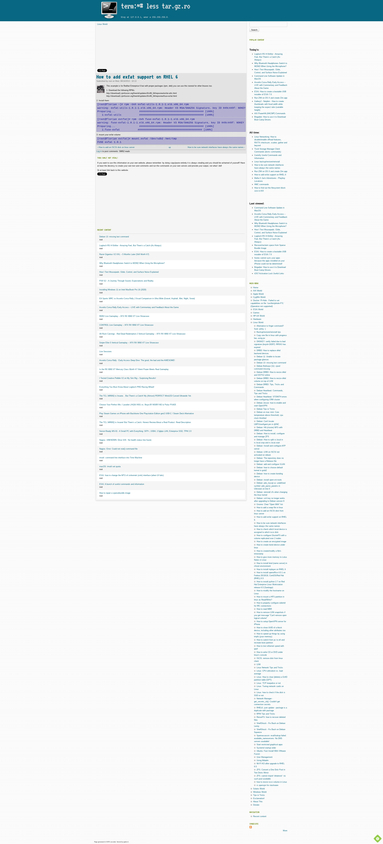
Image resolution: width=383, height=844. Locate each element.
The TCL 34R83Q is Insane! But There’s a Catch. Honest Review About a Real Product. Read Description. (145, 422)
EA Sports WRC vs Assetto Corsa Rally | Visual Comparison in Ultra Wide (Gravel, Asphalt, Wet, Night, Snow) (147, 298)
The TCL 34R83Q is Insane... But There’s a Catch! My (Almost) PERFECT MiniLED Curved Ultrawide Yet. (145, 396)
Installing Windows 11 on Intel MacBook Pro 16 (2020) (122, 290)
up (170, 147)
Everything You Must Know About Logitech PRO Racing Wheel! (126, 387)
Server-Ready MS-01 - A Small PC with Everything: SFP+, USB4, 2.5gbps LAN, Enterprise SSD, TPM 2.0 (145, 431)
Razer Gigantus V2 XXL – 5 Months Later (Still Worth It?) (124, 254)
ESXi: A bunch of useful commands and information (121, 484)
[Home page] (109, 19)
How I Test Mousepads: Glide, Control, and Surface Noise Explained (129, 272)
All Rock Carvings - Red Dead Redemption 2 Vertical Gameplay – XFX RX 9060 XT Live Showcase (142, 334)
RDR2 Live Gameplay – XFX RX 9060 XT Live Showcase (124, 316)
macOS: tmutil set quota (110, 466)
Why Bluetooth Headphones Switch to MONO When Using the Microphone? (132, 263)
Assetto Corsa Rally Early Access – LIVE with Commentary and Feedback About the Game (139, 307)
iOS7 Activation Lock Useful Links (269, 273)
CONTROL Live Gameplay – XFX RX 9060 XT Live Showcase (126, 325)
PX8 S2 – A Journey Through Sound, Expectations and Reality (126, 281)
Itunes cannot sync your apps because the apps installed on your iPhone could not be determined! (269, 261)
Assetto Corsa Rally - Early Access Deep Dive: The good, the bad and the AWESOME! (137, 360)
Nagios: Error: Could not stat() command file (118, 449)
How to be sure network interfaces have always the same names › (216, 147)
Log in (99, 151)
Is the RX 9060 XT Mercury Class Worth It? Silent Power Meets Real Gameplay (134, 369)
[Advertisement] (171, 48)
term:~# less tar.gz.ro (155, 5)
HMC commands (261, 184)
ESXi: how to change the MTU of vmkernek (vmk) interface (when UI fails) (131, 475)
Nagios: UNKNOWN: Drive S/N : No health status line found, (125, 440)
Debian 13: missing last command (114, 237)
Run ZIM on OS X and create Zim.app (270, 98)
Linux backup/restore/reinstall (267, 162)
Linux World (102, 24)
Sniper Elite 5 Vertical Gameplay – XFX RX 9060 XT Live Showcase (129, 343)
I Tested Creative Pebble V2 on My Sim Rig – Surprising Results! (127, 378)
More (285, 830)
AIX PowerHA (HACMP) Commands (269, 113)
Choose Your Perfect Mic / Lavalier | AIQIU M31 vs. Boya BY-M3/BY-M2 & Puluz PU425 (137, 405)
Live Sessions (105, 351)
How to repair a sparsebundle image (114, 493)
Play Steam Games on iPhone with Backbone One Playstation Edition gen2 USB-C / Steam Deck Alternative (146, 413)
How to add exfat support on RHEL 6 (137, 77)
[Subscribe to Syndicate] (250, 827)
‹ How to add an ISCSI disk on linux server (116, 147)
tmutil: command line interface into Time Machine (120, 458)
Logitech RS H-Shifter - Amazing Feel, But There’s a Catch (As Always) (130, 245)
